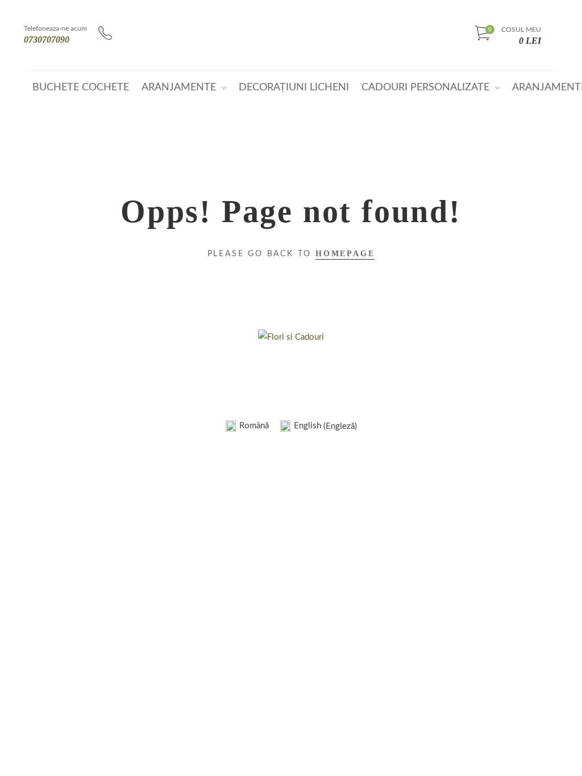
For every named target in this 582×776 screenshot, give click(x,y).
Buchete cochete (80, 87)
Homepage (345, 253)
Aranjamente (179, 87)
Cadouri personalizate (425, 87)
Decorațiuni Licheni (294, 87)
